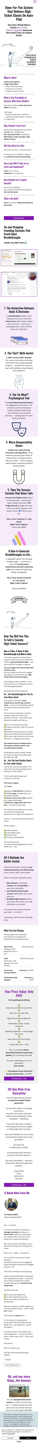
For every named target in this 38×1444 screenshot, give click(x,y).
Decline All (10, 1438)
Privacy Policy (11, 1433)
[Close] (35, 1429)
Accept (28, 1438)
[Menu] (35, 1)
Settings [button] (19, 1441)
